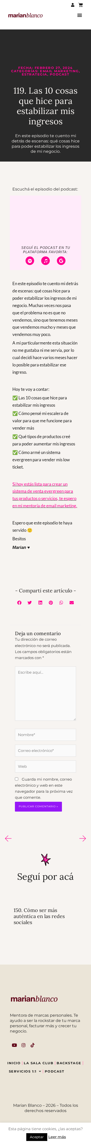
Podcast (60, 74)
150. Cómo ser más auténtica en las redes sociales (39, 916)
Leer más (57, 1136)
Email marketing (59, 71)
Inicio (13, 1063)
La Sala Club (38, 1063)
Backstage (69, 1063)
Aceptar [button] (37, 1137)
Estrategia (34, 74)
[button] (79, 15)
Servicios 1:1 (23, 1071)
